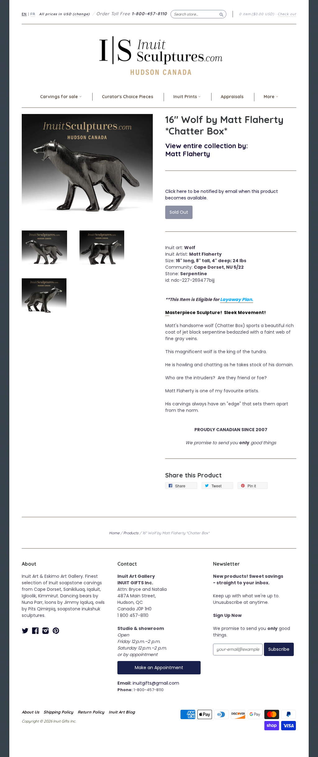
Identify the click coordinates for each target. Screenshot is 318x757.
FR (32, 14)
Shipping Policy (58, 712)
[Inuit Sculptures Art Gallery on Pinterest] (55, 631)
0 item (256, 14)
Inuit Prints (185, 96)
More (270, 96)
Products (131, 533)
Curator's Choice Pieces (127, 96)
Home (114, 533)
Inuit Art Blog (122, 712)
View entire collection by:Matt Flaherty (206, 149)
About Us (30, 712)
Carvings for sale (59, 96)
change (81, 14)
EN (24, 14)
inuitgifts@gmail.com (156, 683)
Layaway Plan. (236, 299)
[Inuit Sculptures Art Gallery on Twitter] (25, 631)
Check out (287, 14)
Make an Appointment (159, 667)
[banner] (159, 55)
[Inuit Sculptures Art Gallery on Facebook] (35, 631)
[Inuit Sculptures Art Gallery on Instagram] (45, 631)
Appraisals (232, 96)
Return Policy (91, 712)
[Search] (221, 14)
